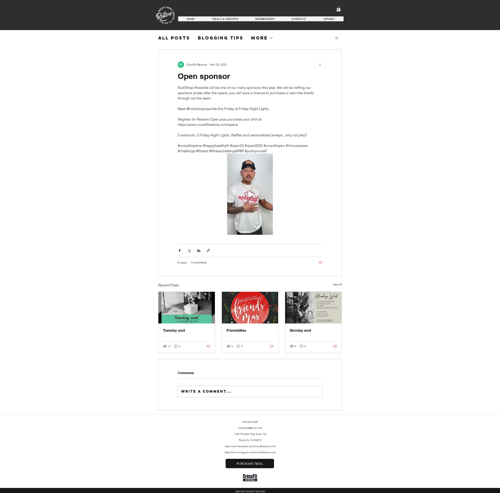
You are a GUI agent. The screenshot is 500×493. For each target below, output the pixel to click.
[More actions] (320, 64)
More (259, 38)
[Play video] (250, 194)
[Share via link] (208, 250)
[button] (339, 8)
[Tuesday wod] (186, 307)
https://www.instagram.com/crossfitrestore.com (250, 452)
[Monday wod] (313, 307)
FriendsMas (236, 330)
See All (337, 284)
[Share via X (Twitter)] (189, 250)
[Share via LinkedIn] (199, 250)
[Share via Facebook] (179, 250)
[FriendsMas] (250, 307)
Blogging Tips (220, 38)
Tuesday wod (174, 330)
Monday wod (300, 330)
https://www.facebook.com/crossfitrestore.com (250, 446)
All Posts (174, 38)
